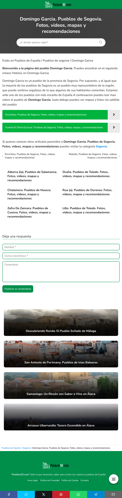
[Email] (113, 494)
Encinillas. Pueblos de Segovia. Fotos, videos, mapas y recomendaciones (30, 155)
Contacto (84, 480)
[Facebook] (8, 494)
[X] (43, 494)
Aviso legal (32, 480)
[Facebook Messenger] (26, 494)
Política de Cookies (70, 480)
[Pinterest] (61, 494)
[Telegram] (96, 494)
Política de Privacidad (50, 480)
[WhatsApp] (78, 494)
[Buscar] (100, 41)
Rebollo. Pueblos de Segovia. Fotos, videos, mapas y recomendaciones (93, 155)
